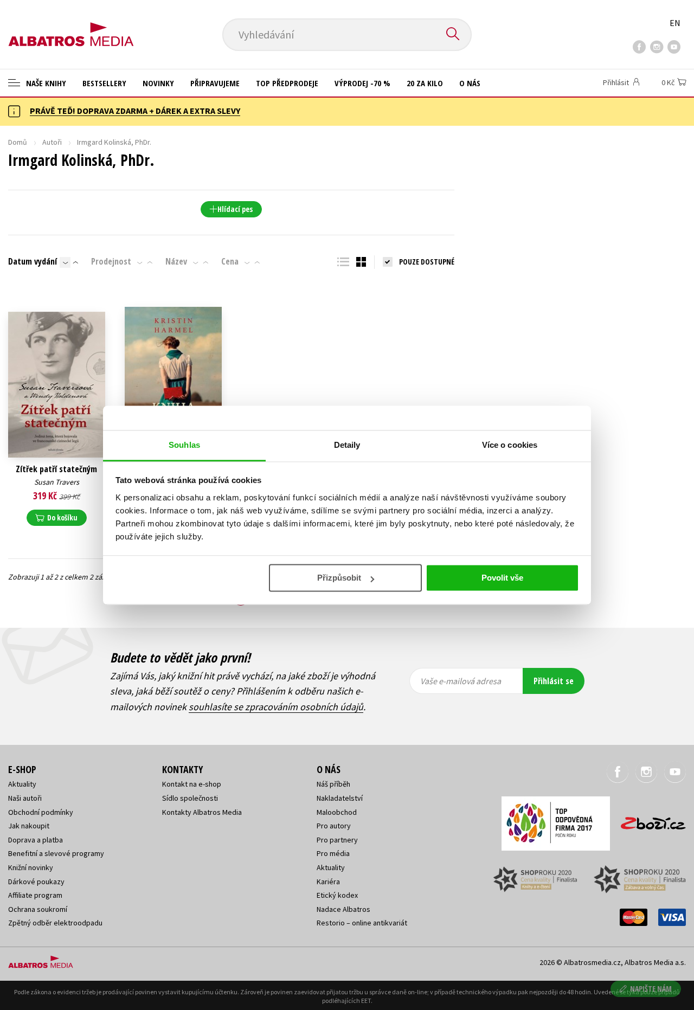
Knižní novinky (30, 867)
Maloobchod (337, 812)
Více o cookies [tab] (509, 444)
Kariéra (328, 881)
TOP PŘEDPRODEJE (287, 83)
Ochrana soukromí (37, 909)
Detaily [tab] (347, 444)
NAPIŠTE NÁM (651, 988)
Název (176, 261)
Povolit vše (502, 577)
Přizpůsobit (339, 577)
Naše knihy (45, 83)
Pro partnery (337, 840)
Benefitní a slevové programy (56, 853)
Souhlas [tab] (184, 444)
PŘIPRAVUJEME (215, 83)
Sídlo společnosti (190, 798)
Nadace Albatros (343, 909)
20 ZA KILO (425, 83)
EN (675, 22)
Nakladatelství (340, 798)
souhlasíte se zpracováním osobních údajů (276, 706)
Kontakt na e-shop (191, 784)
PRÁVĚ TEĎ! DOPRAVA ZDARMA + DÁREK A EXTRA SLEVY (135, 110)
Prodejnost (111, 261)
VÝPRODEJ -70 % (362, 83)
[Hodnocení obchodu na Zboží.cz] (648, 820)
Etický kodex (337, 895)
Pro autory (334, 826)
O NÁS (469, 83)
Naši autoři (25, 798)
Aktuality (22, 784)
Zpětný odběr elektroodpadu (55, 923)
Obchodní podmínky (40, 812)
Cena (230, 261)
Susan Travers (56, 482)
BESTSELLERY (104, 83)
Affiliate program (35, 895)
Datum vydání (32, 261)
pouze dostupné (426, 261)
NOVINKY (158, 83)
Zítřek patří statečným (56, 469)
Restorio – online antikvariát (362, 923)
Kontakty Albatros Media (202, 812)
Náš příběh (333, 784)
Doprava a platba (35, 840)
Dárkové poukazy (36, 881)
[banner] (71, 25)
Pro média (333, 853)
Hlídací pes (235, 209)
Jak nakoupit (28, 826)
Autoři (52, 142)
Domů (17, 142)
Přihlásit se (554, 681)
